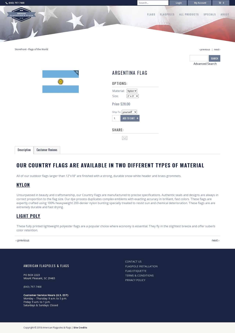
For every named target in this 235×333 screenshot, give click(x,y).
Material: (118, 91)
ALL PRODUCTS (189, 14)
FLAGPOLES (167, 14)
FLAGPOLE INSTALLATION (141, 266)
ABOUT (225, 14)
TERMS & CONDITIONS (139, 275)
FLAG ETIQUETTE (135, 271)
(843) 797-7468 (16, 2)
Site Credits (80, 327)
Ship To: (116, 112)
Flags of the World (38, 49)
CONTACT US (133, 261)
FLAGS (151, 14)
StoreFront (20, 49)
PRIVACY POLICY (135, 280)
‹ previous (204, 49)
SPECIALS (210, 14)
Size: (115, 96)
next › (217, 49)
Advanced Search (205, 64)
